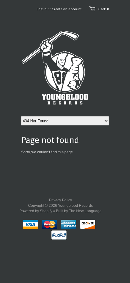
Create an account (67, 9)
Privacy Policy (60, 200)
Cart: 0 (103, 9)
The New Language (85, 211)
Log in (42, 9)
